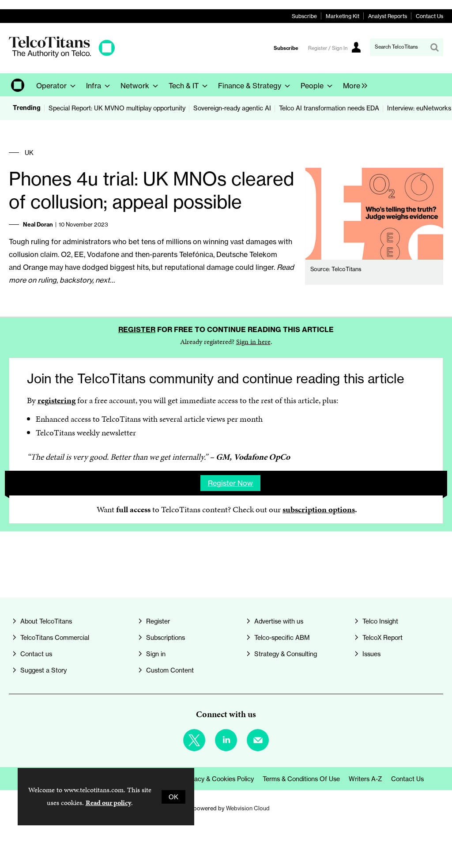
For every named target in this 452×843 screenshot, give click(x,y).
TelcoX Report (382, 637)
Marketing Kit (342, 16)
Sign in (156, 654)
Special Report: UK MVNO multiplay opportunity (117, 108)
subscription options (318, 509)
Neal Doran (38, 224)
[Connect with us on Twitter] (194, 740)
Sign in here (253, 341)
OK (173, 797)
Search (434, 47)
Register (136, 329)
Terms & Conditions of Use (301, 779)
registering (56, 400)
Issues (371, 654)
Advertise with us (278, 621)
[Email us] (257, 740)
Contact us (36, 654)
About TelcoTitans (46, 621)
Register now (230, 483)
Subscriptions (165, 637)
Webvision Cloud (248, 808)
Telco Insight (380, 621)
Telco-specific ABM (282, 637)
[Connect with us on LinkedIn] (226, 740)
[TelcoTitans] (62, 55)
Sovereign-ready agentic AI (232, 108)
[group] (353, 84)
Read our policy (108, 803)
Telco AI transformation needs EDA (329, 108)
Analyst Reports (387, 16)
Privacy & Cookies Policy (219, 779)
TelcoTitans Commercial (54, 637)
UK (29, 152)
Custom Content (170, 670)
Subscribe (304, 16)
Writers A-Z (365, 779)
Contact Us (429, 16)
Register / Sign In (327, 48)
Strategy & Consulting (285, 654)
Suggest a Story (43, 670)
